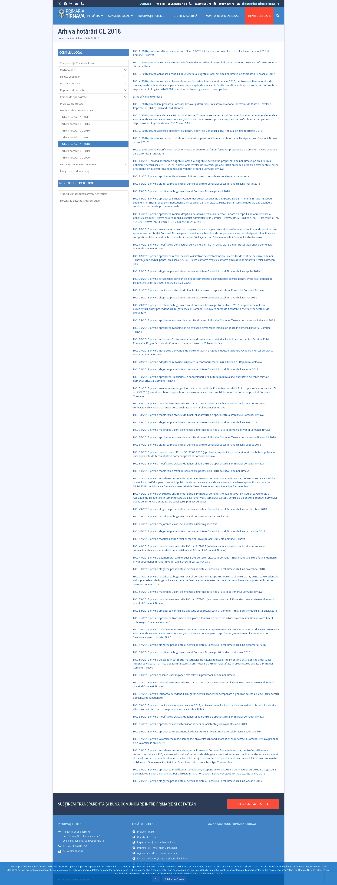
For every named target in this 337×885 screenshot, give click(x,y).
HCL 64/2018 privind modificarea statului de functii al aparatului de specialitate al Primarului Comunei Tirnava (198, 716)
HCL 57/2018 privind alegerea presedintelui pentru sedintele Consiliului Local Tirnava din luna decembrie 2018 (199, 644)
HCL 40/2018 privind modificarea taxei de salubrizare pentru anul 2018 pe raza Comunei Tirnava (191, 471)
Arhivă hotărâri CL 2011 (76, 117)
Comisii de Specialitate (73, 97)
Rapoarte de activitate (73, 90)
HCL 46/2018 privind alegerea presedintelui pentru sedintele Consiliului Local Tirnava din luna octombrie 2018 (199, 531)
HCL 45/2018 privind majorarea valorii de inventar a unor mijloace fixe (175, 524)
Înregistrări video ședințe (75, 171)
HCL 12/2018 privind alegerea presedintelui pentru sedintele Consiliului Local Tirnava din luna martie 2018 (197, 183)
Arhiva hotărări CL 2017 (76, 137)
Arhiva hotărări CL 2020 (76, 157)
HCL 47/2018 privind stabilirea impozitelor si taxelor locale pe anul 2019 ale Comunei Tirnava (189, 538)
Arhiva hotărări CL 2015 (76, 124)
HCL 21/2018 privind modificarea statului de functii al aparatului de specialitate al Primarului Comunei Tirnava (198, 290)
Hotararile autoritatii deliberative (80, 200)
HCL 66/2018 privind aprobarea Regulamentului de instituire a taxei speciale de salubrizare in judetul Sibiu (197, 731)
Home (61, 38)
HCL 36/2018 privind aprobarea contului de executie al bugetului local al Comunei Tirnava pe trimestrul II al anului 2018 (204, 437)
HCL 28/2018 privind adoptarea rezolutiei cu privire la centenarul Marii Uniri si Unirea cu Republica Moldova (197, 362)
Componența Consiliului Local (77, 63)
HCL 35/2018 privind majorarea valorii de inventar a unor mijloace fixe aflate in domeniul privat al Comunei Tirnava (201, 429)
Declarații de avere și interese (78, 164)
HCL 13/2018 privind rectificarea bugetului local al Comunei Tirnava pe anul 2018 (181, 191)
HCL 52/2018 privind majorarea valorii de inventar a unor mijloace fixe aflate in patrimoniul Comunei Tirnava (198, 591)
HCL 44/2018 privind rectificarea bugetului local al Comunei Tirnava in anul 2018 (181, 516)
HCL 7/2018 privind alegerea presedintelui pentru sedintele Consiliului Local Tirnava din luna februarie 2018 (197, 130)
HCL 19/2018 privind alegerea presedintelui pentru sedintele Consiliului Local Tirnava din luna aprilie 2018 (196, 271)
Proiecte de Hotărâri (72, 103)
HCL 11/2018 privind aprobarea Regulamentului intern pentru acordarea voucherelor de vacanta (191, 176)
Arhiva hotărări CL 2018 (76, 144)
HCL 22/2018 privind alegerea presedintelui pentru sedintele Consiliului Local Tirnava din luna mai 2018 (195, 297)
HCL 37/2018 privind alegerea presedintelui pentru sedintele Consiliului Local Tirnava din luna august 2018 (197, 444)
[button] (277, 16)
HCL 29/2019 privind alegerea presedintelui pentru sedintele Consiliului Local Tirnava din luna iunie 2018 (195, 369)
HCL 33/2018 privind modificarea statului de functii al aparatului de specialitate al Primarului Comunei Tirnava (198, 414)
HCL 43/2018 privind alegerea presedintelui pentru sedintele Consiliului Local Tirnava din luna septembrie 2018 (200, 509)
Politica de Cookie (174, 879)
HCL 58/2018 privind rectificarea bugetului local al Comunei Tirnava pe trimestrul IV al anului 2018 (191, 652)
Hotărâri (70, 38)
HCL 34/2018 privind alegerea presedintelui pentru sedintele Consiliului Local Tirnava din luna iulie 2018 (195, 422)
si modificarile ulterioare (147, 96)
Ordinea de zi (68, 70)
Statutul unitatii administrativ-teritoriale (83, 193)
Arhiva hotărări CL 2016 (76, 130)
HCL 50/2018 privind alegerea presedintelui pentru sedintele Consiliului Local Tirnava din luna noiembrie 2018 (199, 569)
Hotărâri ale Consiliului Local (76, 110)
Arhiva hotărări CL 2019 (76, 151)
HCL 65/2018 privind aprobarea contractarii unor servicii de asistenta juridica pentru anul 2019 (190, 724)
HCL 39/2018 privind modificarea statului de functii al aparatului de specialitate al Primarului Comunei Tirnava (198, 463)
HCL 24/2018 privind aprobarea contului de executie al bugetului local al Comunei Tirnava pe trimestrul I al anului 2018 (204, 320)
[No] (332, 873)
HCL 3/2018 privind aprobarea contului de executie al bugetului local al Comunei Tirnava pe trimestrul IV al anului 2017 (204, 73)
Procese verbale (70, 83)
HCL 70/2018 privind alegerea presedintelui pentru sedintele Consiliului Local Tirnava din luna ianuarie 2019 (197, 781)
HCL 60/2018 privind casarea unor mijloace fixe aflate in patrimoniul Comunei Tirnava (184, 675)
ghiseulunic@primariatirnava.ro (260, 3)
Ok (156, 879)
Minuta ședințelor (70, 76)
